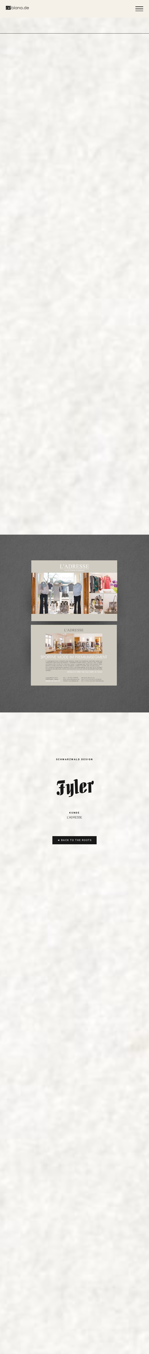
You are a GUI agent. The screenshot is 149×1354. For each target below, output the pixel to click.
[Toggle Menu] (139, 8)
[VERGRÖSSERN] (77, 536)
